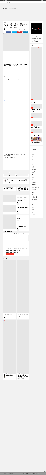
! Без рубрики (33, 246)
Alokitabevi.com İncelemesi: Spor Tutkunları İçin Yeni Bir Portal (23, 143)
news (32, 289)
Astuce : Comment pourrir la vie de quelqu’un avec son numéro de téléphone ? (9, 405)
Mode (32, 288)
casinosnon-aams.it (34, 267)
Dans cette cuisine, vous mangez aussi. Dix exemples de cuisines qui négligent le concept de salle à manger (22, 293)
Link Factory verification (8, 142)
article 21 (33, 255)
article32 (33, 256)
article (32, 254)
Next (45, 3)
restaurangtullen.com (34, 304)
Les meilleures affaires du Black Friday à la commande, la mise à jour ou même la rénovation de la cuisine (22, 185)
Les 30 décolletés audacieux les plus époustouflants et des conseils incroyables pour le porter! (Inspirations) (23, 406)
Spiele (32, 309)
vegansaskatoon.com (34, 313)
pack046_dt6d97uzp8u (34, 295)
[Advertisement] (23, 5)
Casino (32, 262)
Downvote (22, 129)
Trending (42, 2)
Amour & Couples (34, 251)
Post (32, 302)
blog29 (32, 260)
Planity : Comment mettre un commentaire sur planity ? (9, 466)
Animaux (33, 252)
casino (32, 261)
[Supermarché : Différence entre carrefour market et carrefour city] (36, 148)
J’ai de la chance (5, 0)
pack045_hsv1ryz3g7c (34, 294)
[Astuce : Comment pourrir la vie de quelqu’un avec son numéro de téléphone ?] (9, 377)
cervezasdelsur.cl (34, 269)
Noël (32, 292)
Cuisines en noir (20, 239)
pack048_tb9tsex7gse (34, 298)
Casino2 (33, 265)
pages (32, 299)
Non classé (23, 141)
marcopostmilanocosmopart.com (35, 285)
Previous (0, 3)
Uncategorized (11, 141)
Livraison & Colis (34, 282)
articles (32, 257)
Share (4, 34)
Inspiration (33, 279)
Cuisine (8, 148)
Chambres (33, 270)
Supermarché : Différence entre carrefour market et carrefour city (36, 176)
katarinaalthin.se (34, 280)
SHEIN (32, 308)
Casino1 (33, 264)
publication (33, 303)
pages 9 (33, 300)
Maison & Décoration (34, 283)
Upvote (9, 129)
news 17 (33, 290)
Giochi (32, 277)
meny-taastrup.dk (34, 287)
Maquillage (33, 284)
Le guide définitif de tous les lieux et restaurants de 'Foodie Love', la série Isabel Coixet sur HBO (23, 466)
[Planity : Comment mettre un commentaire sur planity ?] (9, 437)
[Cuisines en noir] (9, 240)
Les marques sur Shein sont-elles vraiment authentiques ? (36, 241)
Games (32, 276)
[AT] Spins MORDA (34, 247)
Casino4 (33, 266)
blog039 (33, 259)
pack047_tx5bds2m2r (34, 297)
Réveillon (33, 305)
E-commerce (33, 274)
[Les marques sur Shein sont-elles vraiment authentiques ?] (36, 237)
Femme (33, 275)
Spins (32, 310)
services (33, 307)
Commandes (33, 271)
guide (32, 278)
